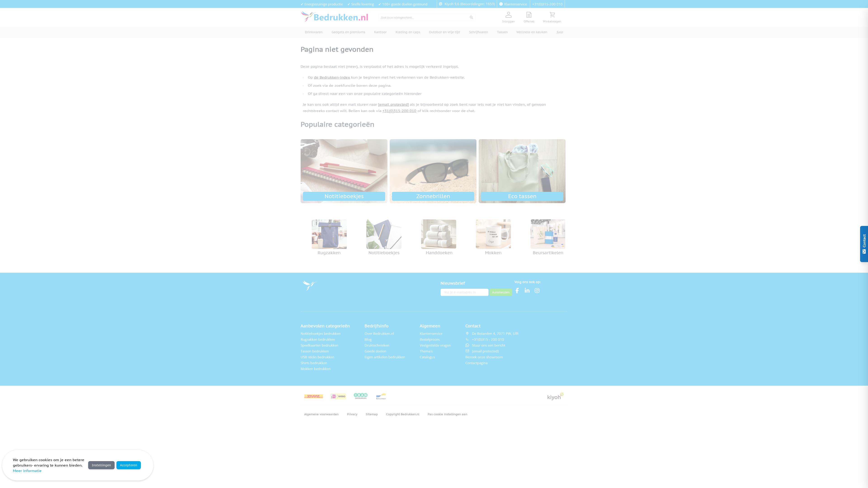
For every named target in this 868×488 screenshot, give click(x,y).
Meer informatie (27, 470)
